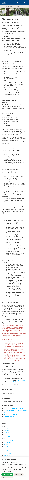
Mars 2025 (7, 452)
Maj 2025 (6, 448)
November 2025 (8, 443)
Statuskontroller (18, 6)
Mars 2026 (7, 436)
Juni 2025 (6, 446)
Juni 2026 (6, 431)
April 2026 (6, 434)
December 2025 (8, 441)
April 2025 (6, 450)
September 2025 (8, 444)
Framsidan (10, 6)
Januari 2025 (7, 456)
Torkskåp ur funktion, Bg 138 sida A (13, 408)
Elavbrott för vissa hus (10, 419)
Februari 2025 (7, 454)
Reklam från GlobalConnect (12, 414)
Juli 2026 (6, 429)
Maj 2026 (6, 432)
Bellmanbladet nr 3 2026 (11, 417)
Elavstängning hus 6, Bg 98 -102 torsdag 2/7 (15, 411)
